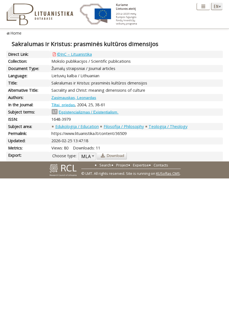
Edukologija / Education (77, 126)
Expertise (141, 165)
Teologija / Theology (168, 126)
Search (105, 165)
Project (122, 165)
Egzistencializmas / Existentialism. (88, 112)
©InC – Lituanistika (74, 54)
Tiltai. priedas (63, 105)
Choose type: (64, 155)
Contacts (161, 165)
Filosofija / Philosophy (124, 126)
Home (16, 33)
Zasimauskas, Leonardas (73, 97)
